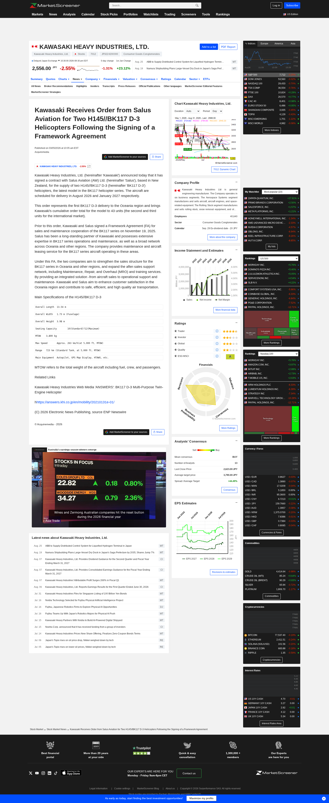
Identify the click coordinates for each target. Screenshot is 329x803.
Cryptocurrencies (254, 607)
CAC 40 (252, 101)
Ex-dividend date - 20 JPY (224, 228)
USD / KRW (251, 512)
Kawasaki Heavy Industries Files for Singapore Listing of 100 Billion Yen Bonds (86, 593)
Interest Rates (252, 670)
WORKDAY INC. (256, 265)
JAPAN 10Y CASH (257, 707)
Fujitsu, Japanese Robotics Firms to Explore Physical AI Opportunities (81, 607)
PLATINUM (250, 589)
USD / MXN (251, 486)
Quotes (50, 79)
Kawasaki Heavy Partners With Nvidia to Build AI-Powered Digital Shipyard (83, 620)
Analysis (69, 14)
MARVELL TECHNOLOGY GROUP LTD (267, 398)
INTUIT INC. (254, 369)
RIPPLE (252, 652)
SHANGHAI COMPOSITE (261, 110)
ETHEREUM (254, 639)
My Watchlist (252, 192)
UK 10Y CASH (255, 716)
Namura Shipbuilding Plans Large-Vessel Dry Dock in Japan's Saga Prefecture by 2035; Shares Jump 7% (186, 68)
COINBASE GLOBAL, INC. (261, 294)
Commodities (252, 543)
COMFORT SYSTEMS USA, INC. (265, 289)
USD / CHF (250, 525)
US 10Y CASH (255, 699)
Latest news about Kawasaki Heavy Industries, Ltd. (70, 537)
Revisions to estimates (223, 572)
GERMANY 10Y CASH (260, 703)
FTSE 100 (253, 92)
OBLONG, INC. (256, 231)
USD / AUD (250, 508)
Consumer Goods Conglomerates (220, 222)
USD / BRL (250, 490)
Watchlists (151, 14)
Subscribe (292, 5)
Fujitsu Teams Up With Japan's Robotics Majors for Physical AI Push (80, 613)
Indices (251, 43)
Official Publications (149, 86)
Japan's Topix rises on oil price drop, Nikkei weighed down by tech (79, 640)
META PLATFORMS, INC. (261, 211)
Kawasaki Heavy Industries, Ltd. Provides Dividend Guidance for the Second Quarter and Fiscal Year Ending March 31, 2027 (97, 561)
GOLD (248, 571)
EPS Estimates (186, 503)
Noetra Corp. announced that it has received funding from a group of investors (85, 627)
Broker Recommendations (58, 86)
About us (170, 788)
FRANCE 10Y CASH (258, 712)
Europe (264, 43)
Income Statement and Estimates (199, 250)
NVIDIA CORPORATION (260, 227)
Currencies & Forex (272, 532)
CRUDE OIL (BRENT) (256, 580)
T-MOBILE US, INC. (258, 378)
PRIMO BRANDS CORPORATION (265, 202)
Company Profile (187, 182)
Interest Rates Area (271, 723)
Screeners (188, 14)
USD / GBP (250, 521)
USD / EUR (251, 477)
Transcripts (108, 86)
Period (206, 111)
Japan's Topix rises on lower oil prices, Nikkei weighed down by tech (80, 647)
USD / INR (250, 494)
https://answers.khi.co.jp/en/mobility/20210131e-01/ (75, 402)
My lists (271, 246)
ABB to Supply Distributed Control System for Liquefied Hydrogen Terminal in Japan (186, 62)
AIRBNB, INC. (255, 373)
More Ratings (228, 428)
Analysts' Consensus (191, 441)
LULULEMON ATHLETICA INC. (264, 274)
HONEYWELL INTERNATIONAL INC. (267, 218)
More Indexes (272, 130)
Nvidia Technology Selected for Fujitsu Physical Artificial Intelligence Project (84, 600)
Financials (111, 79)
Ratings (166, 79)
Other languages (173, 86)
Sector (193, 79)
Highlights (81, 86)
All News (36, 86)
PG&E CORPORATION (260, 302)
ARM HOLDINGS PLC (259, 385)
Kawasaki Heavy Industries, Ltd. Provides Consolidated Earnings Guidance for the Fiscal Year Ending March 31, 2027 (97, 572)
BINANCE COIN (256, 648)
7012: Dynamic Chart (224, 169)
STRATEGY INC (256, 393)
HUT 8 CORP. (255, 240)
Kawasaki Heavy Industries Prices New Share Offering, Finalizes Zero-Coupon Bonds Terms (92, 633)
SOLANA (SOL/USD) (258, 644)
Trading (169, 14)
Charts (63, 79)
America (279, 43)
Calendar (88, 14)
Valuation (129, 79)
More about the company (222, 237)
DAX (250, 97)
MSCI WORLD (255, 123)
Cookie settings (122, 788)
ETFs (206, 79)
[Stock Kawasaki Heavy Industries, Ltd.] (88, 166)
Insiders (94, 86)
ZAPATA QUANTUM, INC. (261, 198)
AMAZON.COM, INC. (258, 364)
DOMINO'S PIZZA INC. (259, 269)
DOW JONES (255, 79)
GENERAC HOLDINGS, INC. (263, 298)
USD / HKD (251, 516)
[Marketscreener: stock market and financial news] (55, 5)
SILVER (249, 585)
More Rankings (271, 342)
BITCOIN (252, 635)
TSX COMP (254, 88)
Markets (37, 14)
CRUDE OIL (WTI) (254, 576)
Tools (206, 14)
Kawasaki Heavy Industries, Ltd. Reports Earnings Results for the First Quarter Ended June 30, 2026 (97, 587)
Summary (37, 79)
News (53, 14)
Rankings (223, 14)
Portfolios (131, 14)
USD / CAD (251, 481)
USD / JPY (250, 503)
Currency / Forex (254, 448)
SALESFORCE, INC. (258, 207)
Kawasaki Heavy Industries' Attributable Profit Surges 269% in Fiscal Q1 (82, 580)
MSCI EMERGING (257, 119)
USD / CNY (251, 499)
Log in (276, 5)
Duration (179, 111)
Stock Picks (109, 14)
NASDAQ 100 (255, 83)
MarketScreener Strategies (46, 92)
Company (92, 79)
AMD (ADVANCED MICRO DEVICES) (267, 223)
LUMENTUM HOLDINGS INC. (263, 389)
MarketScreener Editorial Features (203, 86)
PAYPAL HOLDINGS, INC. (261, 307)
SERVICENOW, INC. (258, 278)
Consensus (148, 79)
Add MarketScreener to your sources (127, 156)
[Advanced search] (197, 5)
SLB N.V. (252, 282)
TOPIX (251, 114)
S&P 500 (252, 74)
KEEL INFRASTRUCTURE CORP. (265, 236)
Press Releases (127, 86)
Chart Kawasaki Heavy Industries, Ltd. (203, 103)
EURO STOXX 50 (257, 105)
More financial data (225, 310)
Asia (293, 43)
